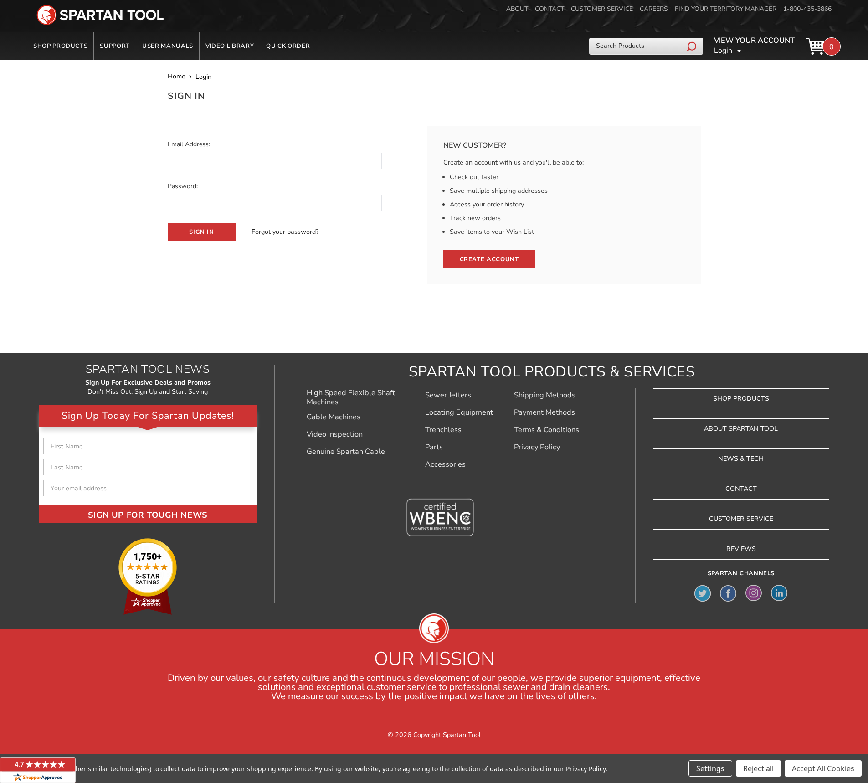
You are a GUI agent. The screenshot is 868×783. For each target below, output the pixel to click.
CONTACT (549, 9)
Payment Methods (544, 412)
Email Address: (189, 144)
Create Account (489, 259)
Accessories (445, 464)
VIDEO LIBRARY (229, 46)
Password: (183, 186)
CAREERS (654, 9)
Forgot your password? (285, 231)
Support (115, 46)
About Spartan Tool (741, 428)
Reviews (741, 549)
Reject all (758, 768)
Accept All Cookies (823, 768)
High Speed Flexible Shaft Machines (351, 397)
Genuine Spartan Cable (346, 451)
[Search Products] (693, 46)
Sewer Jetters (448, 395)
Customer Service (741, 519)
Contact (741, 488)
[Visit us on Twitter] (702, 593)
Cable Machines (333, 417)
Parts (434, 447)
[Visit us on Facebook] (728, 593)
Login (723, 50)
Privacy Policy (537, 447)
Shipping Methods (544, 395)
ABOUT (517, 9)
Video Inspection (335, 434)
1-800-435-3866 (807, 9)
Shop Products (60, 46)
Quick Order (288, 46)
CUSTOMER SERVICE (602, 9)
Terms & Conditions (546, 429)
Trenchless (443, 429)
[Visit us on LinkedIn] (779, 593)
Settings (710, 768)
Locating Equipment (459, 412)
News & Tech (741, 458)
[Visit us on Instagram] (753, 593)
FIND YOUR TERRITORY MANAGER (725, 9)
